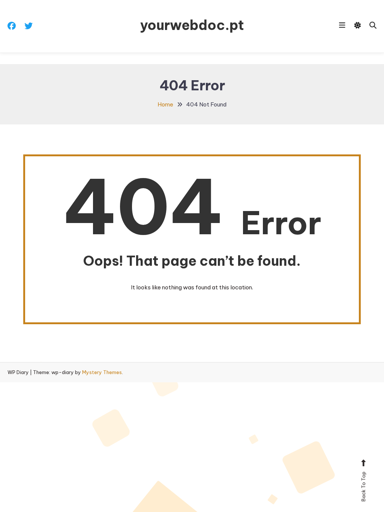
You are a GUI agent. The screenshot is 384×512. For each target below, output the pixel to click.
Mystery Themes (102, 372)
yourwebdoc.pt (192, 25)
